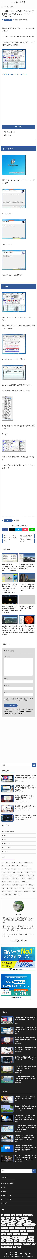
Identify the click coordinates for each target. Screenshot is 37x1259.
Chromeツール (28, 862)
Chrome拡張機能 (8, 831)
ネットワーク (5, 878)
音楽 (19, 894)
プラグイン (31, 878)
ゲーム (12, 875)
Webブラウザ (5, 869)
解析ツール (27, 891)
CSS (3, 866)
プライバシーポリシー (27, 1256)
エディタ (19, 872)
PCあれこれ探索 (18, 2)
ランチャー (17, 881)
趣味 (16, 19)
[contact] (25, 941)
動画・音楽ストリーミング (20, 885)
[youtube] (22, 941)
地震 (3, 888)
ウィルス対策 (11, 872)
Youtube (29, 869)
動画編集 (31, 885)
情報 (16, 888)
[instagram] (18, 941)
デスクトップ (30, 875)
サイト (5, 692)
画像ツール (31, 888)
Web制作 (13, 869)
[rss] (25, 1253)
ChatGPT (19, 862)
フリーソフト (8, 19)
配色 (15, 894)
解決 (34, 891)
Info (4, 835)
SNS (13, 866)
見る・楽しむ (18, 891)
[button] (5, 529)
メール (6, 685)
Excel (8, 866)
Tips (4, 839)
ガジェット (5, 875)
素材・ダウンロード (7, 891)
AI (2, 862)
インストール (10, 132)
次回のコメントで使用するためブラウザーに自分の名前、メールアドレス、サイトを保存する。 (19, 699)
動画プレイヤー (6, 885)
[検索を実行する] (34, 765)
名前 (6, 679)
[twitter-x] (15, 941)
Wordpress (21, 869)
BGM (13, 862)
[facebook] (12, 941)
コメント (7, 656)
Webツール (25, 866)
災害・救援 (23, 888)
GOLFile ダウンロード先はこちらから (14, 74)
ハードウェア (14, 878)
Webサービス (7, 843)
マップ (3, 881)
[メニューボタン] (2, 2)
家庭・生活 (10, 888)
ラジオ (9, 881)
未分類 (5, 851)
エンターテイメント (29, 872)
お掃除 (3, 872)
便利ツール (25, 881)
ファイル (23, 878)
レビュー (9, 135)
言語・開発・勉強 (6, 894)
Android (7, 862)
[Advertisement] (18, 100)
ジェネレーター (20, 875)
